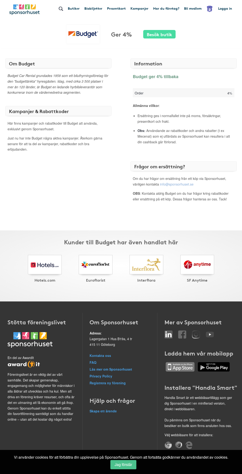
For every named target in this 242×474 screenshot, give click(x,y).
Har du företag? (166, 8)
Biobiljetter (93, 8)
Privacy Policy (101, 376)
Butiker (74, 8)
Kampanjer (139, 8)
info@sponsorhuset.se (177, 184)
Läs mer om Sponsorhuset (111, 369)
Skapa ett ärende (103, 411)
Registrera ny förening (108, 383)
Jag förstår (123, 464)
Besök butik (159, 34)
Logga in (225, 8)
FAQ (93, 362)
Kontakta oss (100, 355)
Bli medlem (193, 8)
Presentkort (116, 8)
